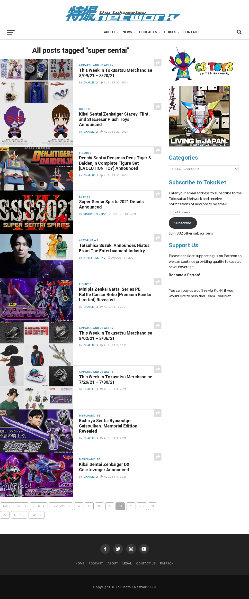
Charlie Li (90, 82)
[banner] (199, 145)
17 (109, 506)
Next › (19, 515)
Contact (191, 32)
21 (152, 506)
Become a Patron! (184, 275)
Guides (170, 32)
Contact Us (146, 563)
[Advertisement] (205, 338)
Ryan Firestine (94, 257)
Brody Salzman (95, 214)
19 (130, 506)
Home (79, 563)
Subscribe (182, 222)
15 (89, 506)
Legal (127, 563)
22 (5, 515)
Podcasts (148, 32)
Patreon (167, 563)
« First (38, 506)
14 (78, 506)
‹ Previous (61, 506)
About (110, 32)
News (127, 32)
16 (99, 506)
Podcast (96, 563)
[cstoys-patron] (203, 83)
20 (142, 506)
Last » (36, 515)
